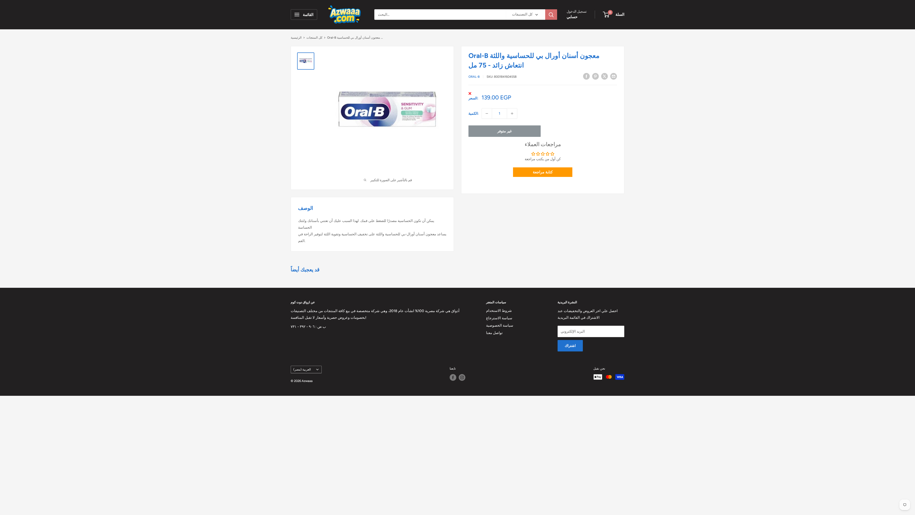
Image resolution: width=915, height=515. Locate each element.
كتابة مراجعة (543, 172)
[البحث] (551, 14)
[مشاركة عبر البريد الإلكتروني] (613, 76)
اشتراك (570, 346)
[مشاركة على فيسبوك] (586, 76)
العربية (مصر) (302, 369)
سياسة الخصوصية (499, 325)
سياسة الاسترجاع (499, 318)
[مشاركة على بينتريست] (595, 76)
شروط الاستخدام (499, 311)
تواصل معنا (494, 333)
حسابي (572, 17)
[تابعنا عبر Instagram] (462, 377)
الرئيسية (296, 37)
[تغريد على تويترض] (604, 76)
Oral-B (474, 76)
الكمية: (473, 113)
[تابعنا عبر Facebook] (453, 377)
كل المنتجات (314, 37)
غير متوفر (504, 131)
